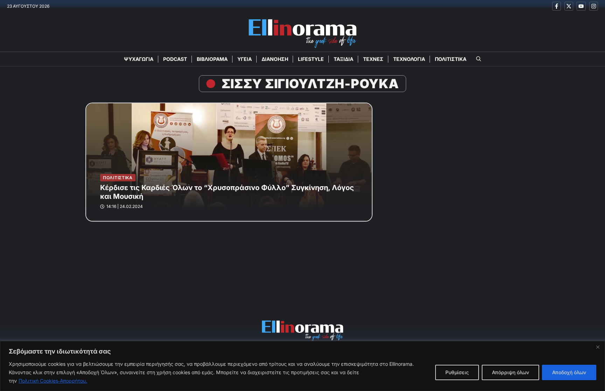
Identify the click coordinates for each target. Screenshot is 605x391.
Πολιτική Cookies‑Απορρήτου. (53, 381)
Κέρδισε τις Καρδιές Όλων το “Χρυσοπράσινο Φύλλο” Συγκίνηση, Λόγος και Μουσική (227, 192)
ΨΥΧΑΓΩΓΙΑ (138, 59)
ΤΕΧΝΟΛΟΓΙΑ (409, 59)
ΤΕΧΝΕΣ (373, 59)
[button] (478, 59)
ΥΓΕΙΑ (244, 59)
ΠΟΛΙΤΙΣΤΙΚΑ (450, 59)
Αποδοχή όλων (569, 372)
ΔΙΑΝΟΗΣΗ (275, 59)
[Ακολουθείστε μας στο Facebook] (556, 6)
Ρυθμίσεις (457, 372)
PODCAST (175, 59)
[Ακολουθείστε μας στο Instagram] (593, 6)
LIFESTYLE (311, 59)
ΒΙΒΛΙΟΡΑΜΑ (212, 59)
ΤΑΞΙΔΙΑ (343, 59)
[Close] (597, 347)
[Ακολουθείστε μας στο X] (568, 6)
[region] (302, 366)
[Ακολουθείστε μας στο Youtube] (581, 6)
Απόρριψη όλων (510, 372)
